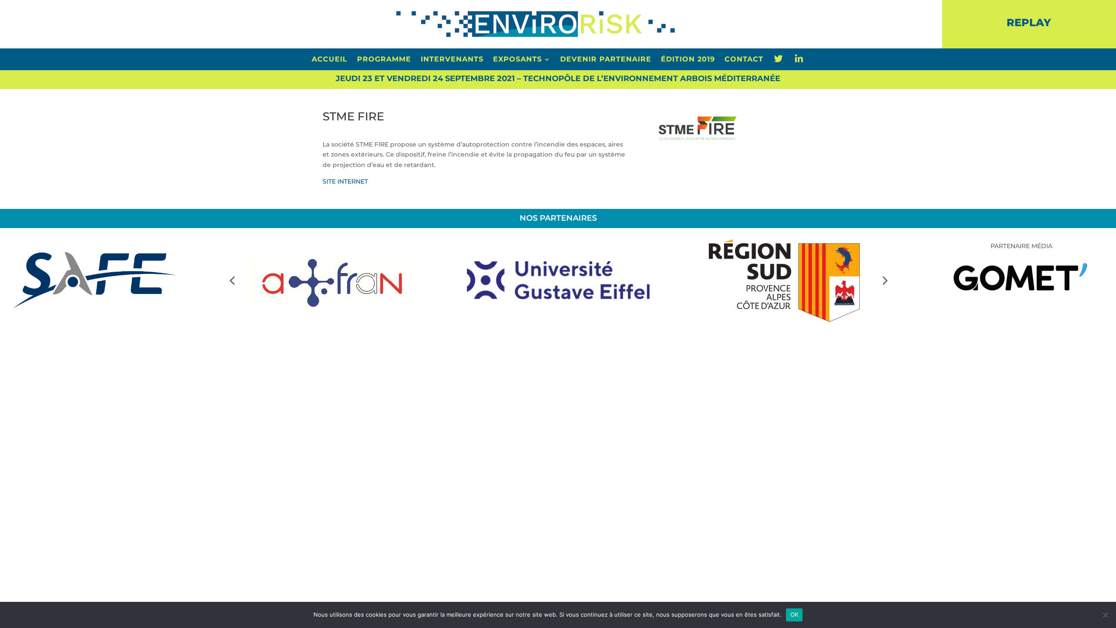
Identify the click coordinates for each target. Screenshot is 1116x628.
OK (794, 614)
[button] (232, 280)
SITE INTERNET (345, 181)
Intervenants (452, 59)
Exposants (517, 59)
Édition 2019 (688, 59)
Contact (744, 59)
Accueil (329, 59)
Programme (384, 59)
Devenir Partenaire (605, 59)
